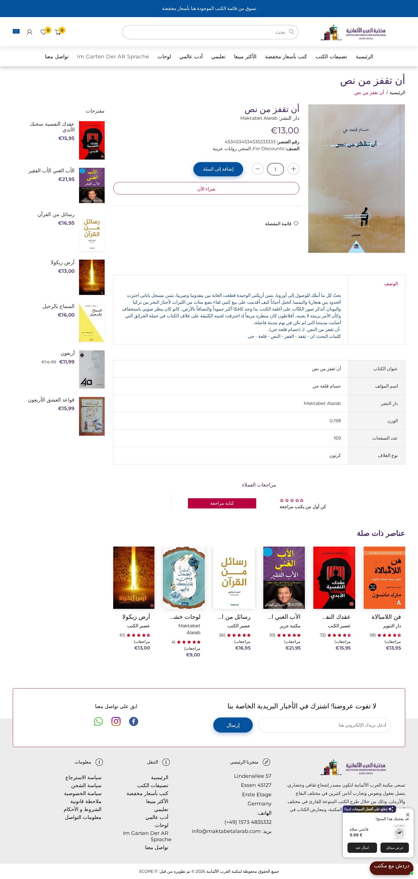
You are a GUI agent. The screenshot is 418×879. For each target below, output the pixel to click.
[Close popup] (408, 813)
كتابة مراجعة (222, 503)
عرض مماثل (394, 847)
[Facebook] (133, 721)
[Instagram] (116, 721)
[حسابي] (29, 32)
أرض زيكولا (136, 616)
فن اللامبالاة (386, 616)
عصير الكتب (339, 625)
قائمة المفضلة (278, 223)
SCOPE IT (148, 871)
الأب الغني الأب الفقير (284, 616)
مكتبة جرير (290, 625)
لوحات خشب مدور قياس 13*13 (183, 616)
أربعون (68, 353)
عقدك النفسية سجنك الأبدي (334, 616)
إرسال (233, 725)
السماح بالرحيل (58, 306)
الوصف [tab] (391, 283)
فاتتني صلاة (359, 829)
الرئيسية (397, 92)
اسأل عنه (362, 847)
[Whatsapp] (98, 721)
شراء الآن (206, 189)
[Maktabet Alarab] (362, 31)
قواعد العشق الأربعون (51, 400)
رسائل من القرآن (234, 616)
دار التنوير (392, 625)
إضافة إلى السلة (218, 169)
